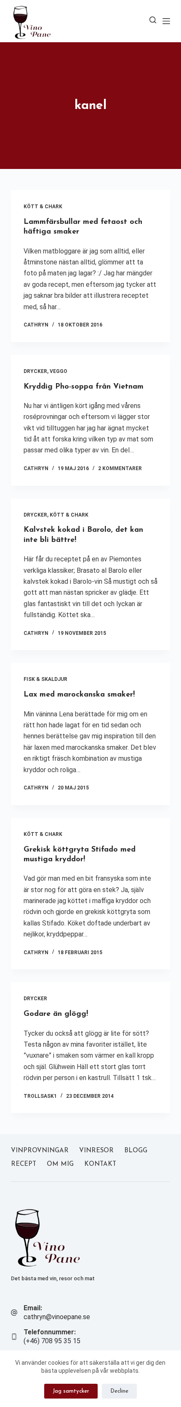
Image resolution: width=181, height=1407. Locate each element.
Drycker (35, 371)
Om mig (60, 1164)
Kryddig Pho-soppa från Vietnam (84, 387)
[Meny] (166, 21)
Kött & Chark (43, 207)
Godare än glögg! (56, 1014)
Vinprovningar (40, 1151)
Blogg (135, 1151)
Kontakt (100, 1164)
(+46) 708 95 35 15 (52, 1341)
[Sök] (152, 19)
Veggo (58, 371)
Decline (119, 1391)
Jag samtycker (71, 1391)
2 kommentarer (120, 468)
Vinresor (96, 1151)
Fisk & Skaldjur (45, 679)
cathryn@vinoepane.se (57, 1317)
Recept (23, 1164)
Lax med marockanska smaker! (79, 695)
